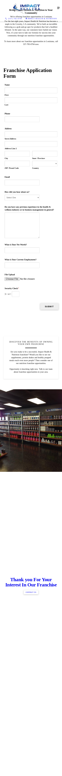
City (6, 158)
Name (7, 85)
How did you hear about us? (17, 192)
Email (7, 177)
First (7, 95)
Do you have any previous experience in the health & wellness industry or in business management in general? (29, 208)
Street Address (10, 139)
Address (8, 129)
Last (6, 105)
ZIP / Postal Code (12, 168)
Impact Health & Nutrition (42, 18)
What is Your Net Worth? (16, 245)
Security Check (12, 288)
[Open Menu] (58, 8)
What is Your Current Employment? (20, 260)
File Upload (10, 275)
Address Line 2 (11, 148)
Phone (7, 114)
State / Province (38, 158)
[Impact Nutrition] (28, 8)
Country (35, 168)
